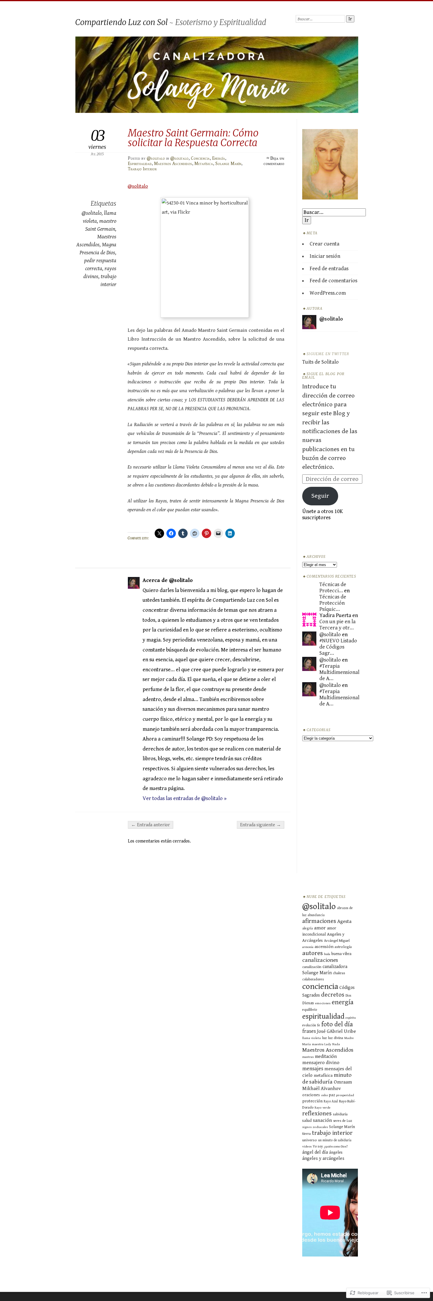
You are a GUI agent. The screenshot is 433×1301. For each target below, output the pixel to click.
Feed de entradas (329, 269)
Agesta (344, 921)
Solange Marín (228, 163)
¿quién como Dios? (336, 1146)
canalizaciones (320, 960)
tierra (306, 1134)
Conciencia (200, 158)
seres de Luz (342, 1121)
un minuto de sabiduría (334, 1140)
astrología (343, 946)
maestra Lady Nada (326, 1044)
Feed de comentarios (333, 281)
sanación (322, 1120)
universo (309, 1140)
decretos (332, 994)
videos (307, 1146)
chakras (339, 973)
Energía (218, 158)
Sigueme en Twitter (328, 354)
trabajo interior (332, 1133)
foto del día (337, 1024)
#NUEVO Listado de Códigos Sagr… (338, 647)
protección (312, 1101)
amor (320, 928)
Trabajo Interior (142, 169)
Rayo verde (322, 1107)
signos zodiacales (315, 1127)
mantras (308, 1057)
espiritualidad (323, 1016)
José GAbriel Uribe (336, 1031)
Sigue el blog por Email (323, 376)
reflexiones (317, 1113)
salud (307, 1120)
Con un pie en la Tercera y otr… (337, 625)
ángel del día (315, 1152)
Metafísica (203, 163)
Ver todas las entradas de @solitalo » (185, 798)
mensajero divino (320, 1063)
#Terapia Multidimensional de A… (339, 672)
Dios (348, 995)
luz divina (335, 1038)
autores (312, 953)
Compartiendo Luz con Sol (121, 22)
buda (327, 954)
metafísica (323, 1075)
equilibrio (309, 1010)
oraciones (311, 1095)
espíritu (351, 1018)
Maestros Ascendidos (173, 163)
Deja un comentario (273, 161)
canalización (311, 967)
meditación (326, 1056)
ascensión (324, 946)
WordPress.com (328, 293)
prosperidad (345, 1095)
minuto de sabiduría (327, 1078)
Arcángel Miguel (337, 941)
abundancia (316, 915)
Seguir (320, 495)
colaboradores (313, 979)
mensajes (312, 1069)
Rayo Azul (331, 1101)
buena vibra (341, 954)
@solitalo (156, 158)
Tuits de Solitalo (320, 362)
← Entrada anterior (150, 824)
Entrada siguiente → (260, 824)
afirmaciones (319, 921)
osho (324, 1095)
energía (342, 1002)
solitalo (138, 186)
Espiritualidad (140, 163)
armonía (307, 947)
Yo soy (318, 1146)
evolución (309, 1025)
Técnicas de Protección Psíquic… (332, 603)
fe (318, 1025)
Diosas (308, 1003)
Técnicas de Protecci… (332, 587)
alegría (307, 928)
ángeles (336, 1152)
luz (324, 1037)
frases (309, 1031)
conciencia (320, 986)
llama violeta (311, 1038)
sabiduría (340, 1114)
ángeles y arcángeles (323, 1158)
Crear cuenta (324, 244)
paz (332, 1095)
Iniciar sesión (325, 256)
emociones (322, 1003)
